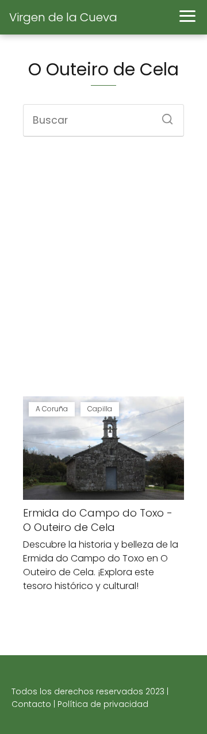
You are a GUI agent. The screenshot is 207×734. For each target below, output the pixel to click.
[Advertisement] (103, 268)
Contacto (31, 704)
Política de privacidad (102, 704)
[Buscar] (163, 115)
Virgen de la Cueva (63, 17)
